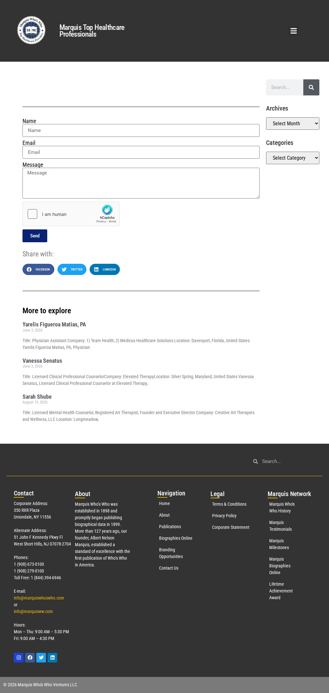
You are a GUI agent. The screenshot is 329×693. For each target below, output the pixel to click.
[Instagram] (18, 657)
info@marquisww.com (33, 611)
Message (32, 165)
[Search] (311, 87)
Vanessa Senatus (42, 360)
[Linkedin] (52, 657)
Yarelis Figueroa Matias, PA (54, 324)
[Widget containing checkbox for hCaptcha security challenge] (71, 214)
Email (28, 143)
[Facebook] (30, 657)
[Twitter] (41, 657)
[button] (293, 31)
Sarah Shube (37, 396)
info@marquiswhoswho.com (39, 597)
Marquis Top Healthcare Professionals (92, 31)
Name (29, 121)
